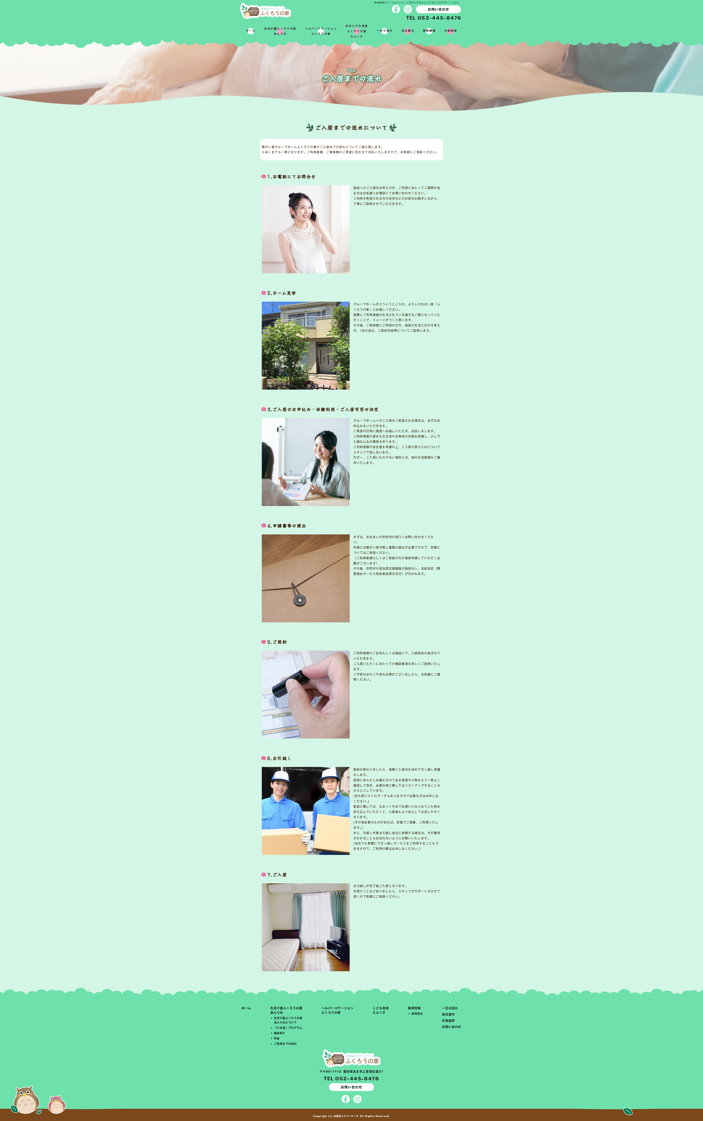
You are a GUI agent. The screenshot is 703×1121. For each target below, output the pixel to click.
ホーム (250, 30)
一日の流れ (385, 30)
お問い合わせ (438, 9)
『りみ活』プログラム (288, 1027)
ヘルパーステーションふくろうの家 (321, 31)
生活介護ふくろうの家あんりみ (280, 31)
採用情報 (429, 30)
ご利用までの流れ (285, 1043)
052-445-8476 (439, 17)
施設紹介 (279, 1033)
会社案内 (407, 30)
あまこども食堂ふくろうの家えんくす (356, 30)
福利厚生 (417, 1013)
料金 (277, 1038)
